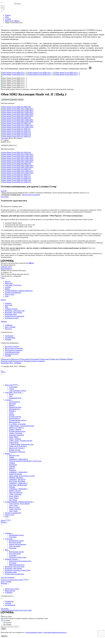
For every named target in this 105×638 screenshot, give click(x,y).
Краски (3, 300)
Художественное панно (17, 431)
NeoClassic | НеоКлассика (18, 485)
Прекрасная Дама (15, 407)
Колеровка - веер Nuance (13, 312)
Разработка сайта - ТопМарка (11, 363)
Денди (11, 413)
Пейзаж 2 (12, 411)
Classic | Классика (15, 494)
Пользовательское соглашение (34, 361)
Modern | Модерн (15, 490)
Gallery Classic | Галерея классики (20, 440)
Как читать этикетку (12, 346)
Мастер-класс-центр (12, 589)
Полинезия (13, 465)
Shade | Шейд (13, 437)
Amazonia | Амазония (16, 435)
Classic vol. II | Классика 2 (18, 446)
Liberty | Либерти (15, 439)
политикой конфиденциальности (55, 632)
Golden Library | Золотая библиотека (21, 426)
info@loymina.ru (6, 269)
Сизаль (11, 389)
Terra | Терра (13, 511)
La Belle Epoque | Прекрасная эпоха (21, 444)
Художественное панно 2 (18, 420)
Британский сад (14, 418)
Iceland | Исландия (15, 474)
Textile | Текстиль (15, 509)
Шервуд (11, 405)
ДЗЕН (29, 610)
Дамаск (11, 457)
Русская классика (15, 416)
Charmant (8, 303)
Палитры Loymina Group (17, 557)
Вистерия (12, 403)
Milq (6, 307)
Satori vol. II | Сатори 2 (17, 448)
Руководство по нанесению (14, 316)
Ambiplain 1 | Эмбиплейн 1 (18, 489)
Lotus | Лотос (13, 505)
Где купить (5, 608)
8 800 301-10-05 (6, 267)
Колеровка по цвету (12, 318)
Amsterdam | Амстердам (17, 479)
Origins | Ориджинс (15, 433)
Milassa (7, 289)
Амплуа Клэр (13, 442)
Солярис (12, 463)
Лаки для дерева (14, 546)
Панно (6, 520)
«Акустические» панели (17, 390)
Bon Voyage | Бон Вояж (17, 481)
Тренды (7, 281)
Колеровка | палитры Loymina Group (17, 570)
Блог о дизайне (10, 327)
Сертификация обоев (12, 352)
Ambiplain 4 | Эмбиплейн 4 (18, 459)
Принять (4, 636)
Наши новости (10, 590)
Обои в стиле (9, 294)
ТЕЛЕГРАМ (5, 610)
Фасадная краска (15, 553)
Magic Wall (8, 283)
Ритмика (12, 487)
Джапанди (12, 470)
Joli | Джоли (13, 500)
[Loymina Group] (11, 4)
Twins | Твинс (13, 498)
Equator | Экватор (15, 429)
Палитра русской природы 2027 (14, 580)
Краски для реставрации (17, 544)
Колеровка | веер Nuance (13, 568)
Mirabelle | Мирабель (16, 477)
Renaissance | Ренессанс (17, 452)
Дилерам (8, 339)
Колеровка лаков (11, 314)
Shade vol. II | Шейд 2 (16, 427)
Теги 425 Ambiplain (7, 577)
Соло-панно (13, 387)
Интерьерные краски (16, 535)
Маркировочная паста (16, 565)
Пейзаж (11, 415)
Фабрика (4, 321)
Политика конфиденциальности (12, 361)
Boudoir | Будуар (14, 450)
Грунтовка (12, 537)
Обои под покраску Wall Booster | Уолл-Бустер (25, 461)
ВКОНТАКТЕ (15, 610)
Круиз (11, 394)
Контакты (8, 329)
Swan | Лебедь (14, 496)
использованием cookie (34, 632)
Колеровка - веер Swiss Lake (15, 310)
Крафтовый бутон (15, 398)
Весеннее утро (14, 455)
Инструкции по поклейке (14, 348)
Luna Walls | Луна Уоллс (13, 285)
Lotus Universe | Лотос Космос (19, 503)
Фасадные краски (15, 542)
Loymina (8, 287)
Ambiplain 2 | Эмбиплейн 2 (18, 483)
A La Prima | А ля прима (17, 424)
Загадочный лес (14, 402)
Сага (10, 396)
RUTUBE (23, 610)
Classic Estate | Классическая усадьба (21, 476)
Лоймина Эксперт (11, 309)
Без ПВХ (8, 356)
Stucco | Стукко (14, 507)
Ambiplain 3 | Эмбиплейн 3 (18, 472)
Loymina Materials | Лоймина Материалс (19, 291)
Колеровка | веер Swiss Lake (14, 566)
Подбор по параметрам (13, 292)
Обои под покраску (16, 492)
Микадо (12, 468)
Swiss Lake (8, 305)
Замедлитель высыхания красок (20, 561)
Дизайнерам (9, 336)
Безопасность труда (11, 354)
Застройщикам (10, 337)
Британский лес (14, 422)
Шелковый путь (14, 409)
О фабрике (8, 325)
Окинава (12, 466)
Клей (7, 296)
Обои (3, 278)
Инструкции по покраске (14, 350)
